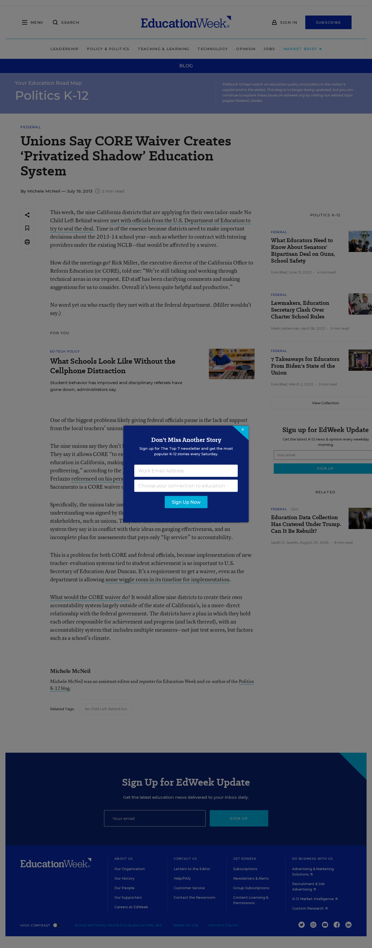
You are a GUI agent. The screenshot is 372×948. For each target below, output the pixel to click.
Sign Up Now (186, 502)
